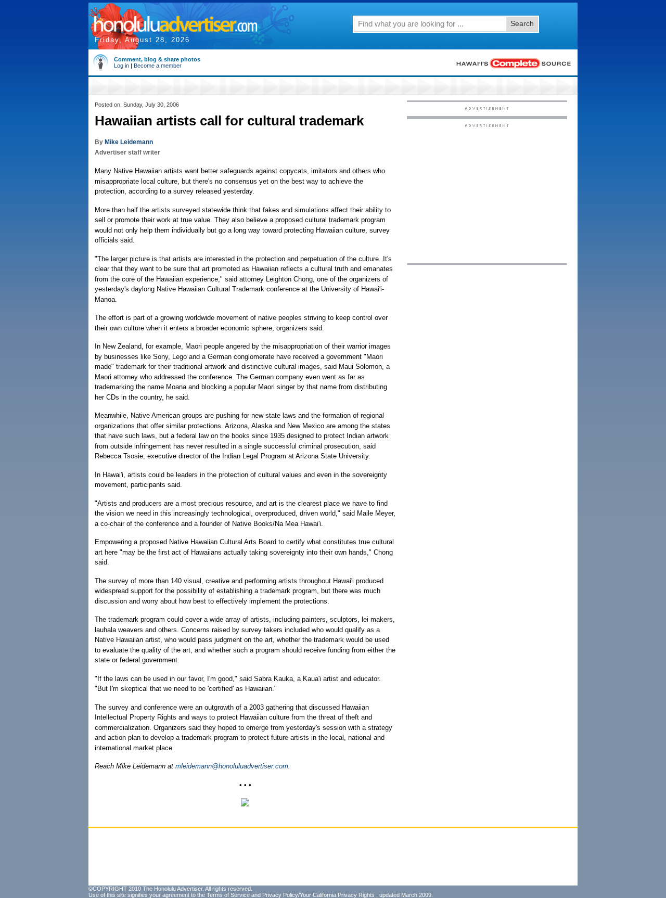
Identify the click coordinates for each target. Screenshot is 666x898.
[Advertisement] (487, 193)
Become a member (158, 65)
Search (522, 23)
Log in (121, 65)
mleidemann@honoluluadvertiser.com (231, 766)
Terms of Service (228, 895)
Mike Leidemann (129, 142)
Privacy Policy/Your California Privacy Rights (318, 895)
